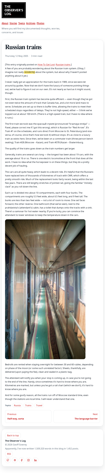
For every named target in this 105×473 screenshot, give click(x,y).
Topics (21, 23)
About (5, 23)
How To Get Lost (46, 64)
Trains (28, 405)
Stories (13, 23)
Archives (30, 23)
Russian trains (63, 64)
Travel (39, 405)
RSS (9, 453)
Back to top (13, 435)
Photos (40, 23)
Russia (17, 405)
